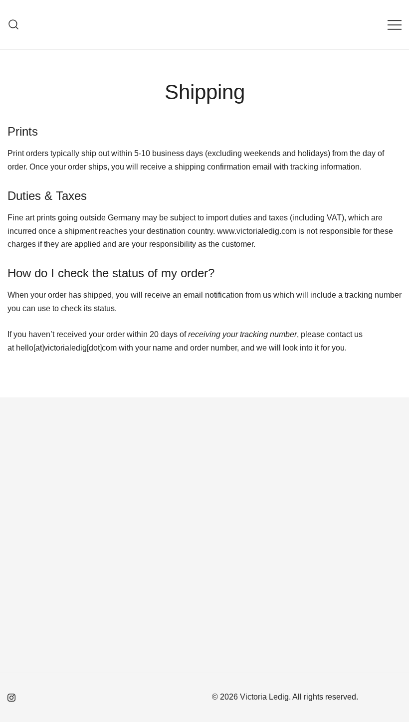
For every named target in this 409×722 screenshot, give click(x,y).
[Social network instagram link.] (11, 697)
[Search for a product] (13, 24)
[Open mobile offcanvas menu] (395, 24)
